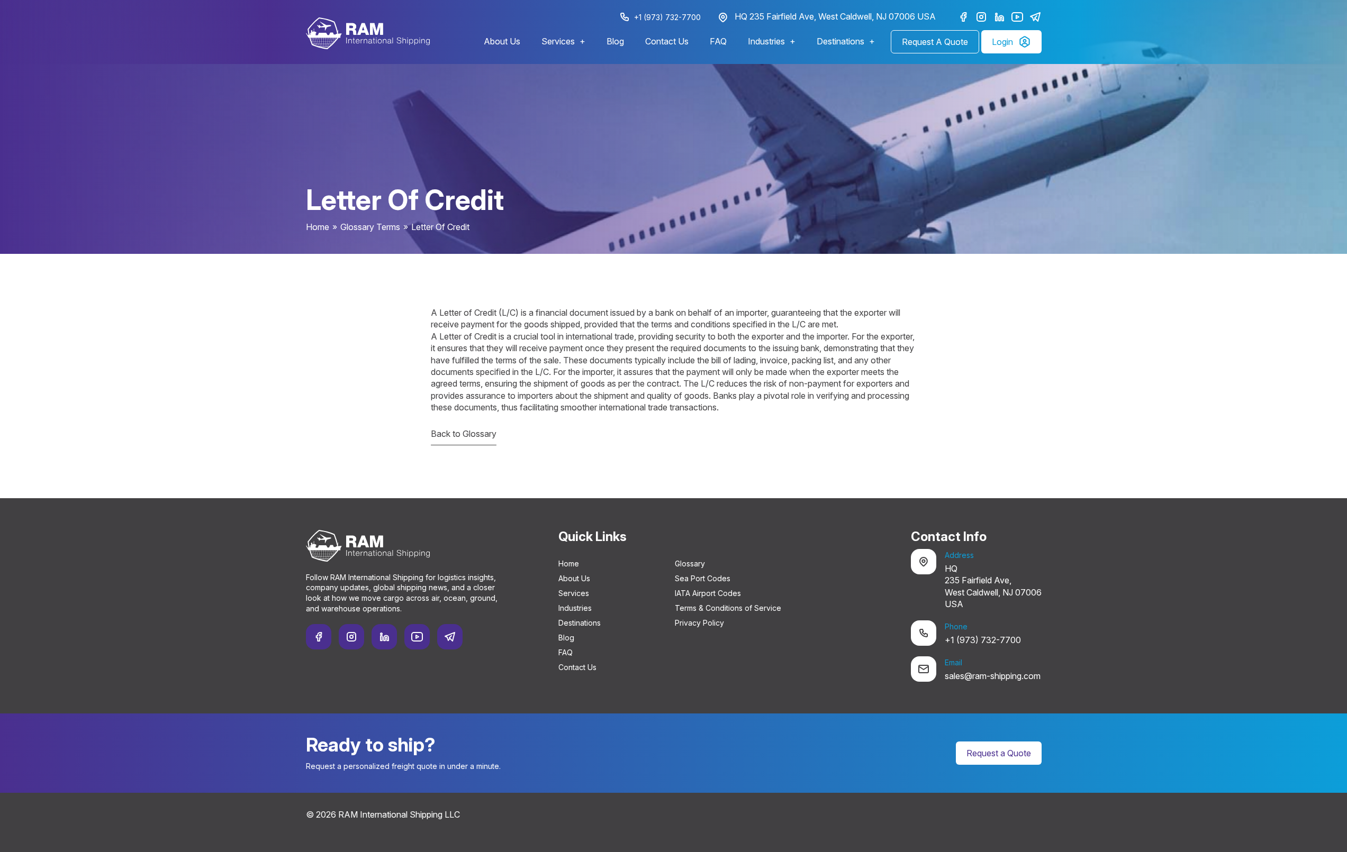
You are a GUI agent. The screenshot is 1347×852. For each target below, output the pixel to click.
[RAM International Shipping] (368, 33)
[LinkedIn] (999, 17)
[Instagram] (981, 17)
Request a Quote (998, 753)
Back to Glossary (463, 433)
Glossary (690, 563)
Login (1002, 41)
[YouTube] (1017, 17)
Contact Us (667, 41)
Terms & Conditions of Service (728, 607)
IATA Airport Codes (708, 593)
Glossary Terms (370, 227)
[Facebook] (963, 17)
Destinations (840, 41)
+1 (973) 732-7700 (667, 17)
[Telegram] (1035, 17)
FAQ (718, 41)
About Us (502, 41)
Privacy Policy (699, 622)
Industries (766, 41)
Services (558, 41)
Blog (615, 41)
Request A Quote (935, 41)
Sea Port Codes (702, 578)
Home (317, 227)
